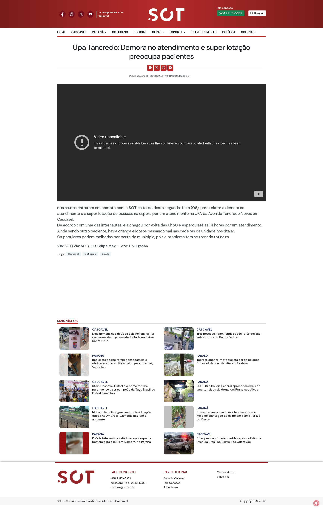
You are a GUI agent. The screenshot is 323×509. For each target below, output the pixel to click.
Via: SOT (64, 246)
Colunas (248, 32)
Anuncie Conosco (174, 478)
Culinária (163, 38)
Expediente (171, 487)
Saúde (105, 253)
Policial (140, 32)
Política (228, 32)
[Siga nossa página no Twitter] (81, 14)
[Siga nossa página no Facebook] (62, 14)
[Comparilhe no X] (157, 68)
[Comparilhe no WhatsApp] (164, 68)
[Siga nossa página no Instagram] (72, 14)
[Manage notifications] (316, 503)
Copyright (247, 501)
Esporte (176, 32)
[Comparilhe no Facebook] (150, 68)
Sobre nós (223, 477)
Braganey (103, 38)
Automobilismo (185, 38)
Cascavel (78, 32)
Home (61, 32)
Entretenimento (204, 32)
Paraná (98, 32)
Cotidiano (120, 32)
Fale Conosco (172, 483)
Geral (156, 32)
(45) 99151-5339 (230, 13)
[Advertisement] (161, 289)
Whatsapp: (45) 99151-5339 (127, 483)
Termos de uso (226, 472)
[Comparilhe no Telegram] (170, 68)
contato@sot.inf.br (122, 487)
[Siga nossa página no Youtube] (90, 14)
